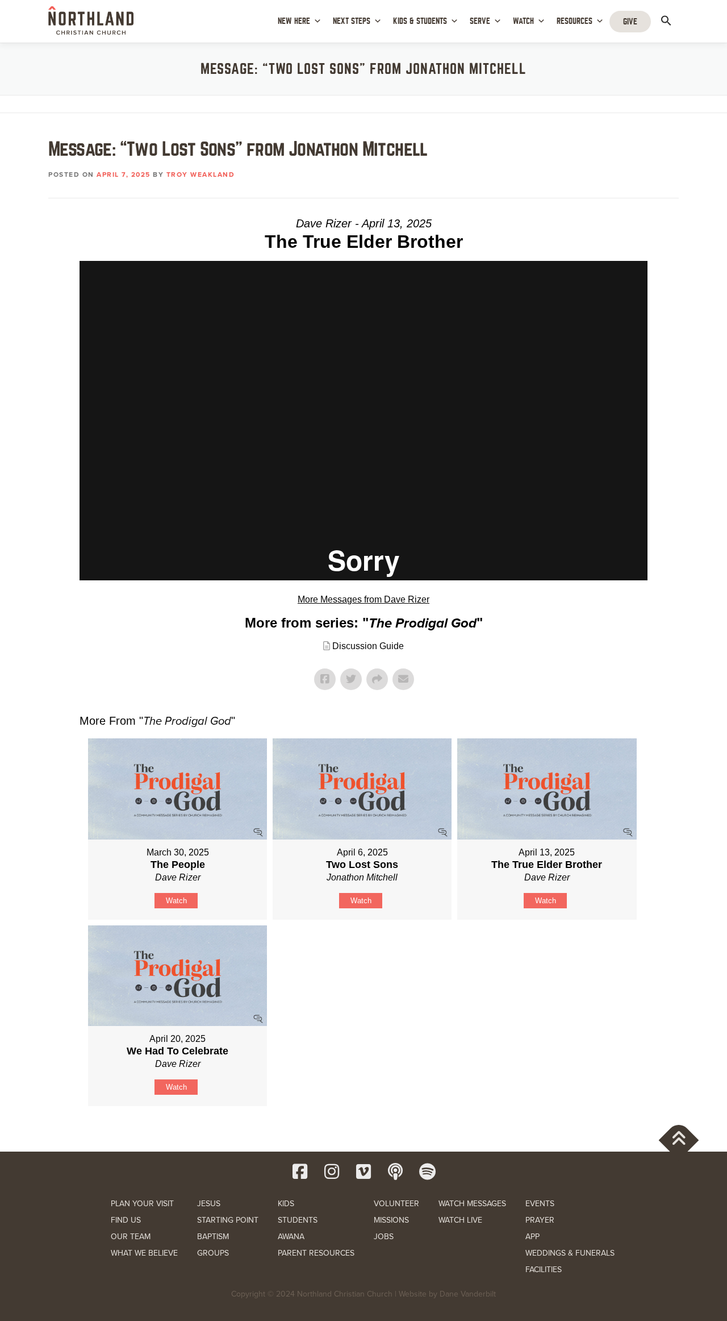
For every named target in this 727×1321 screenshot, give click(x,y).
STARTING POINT (227, 1220)
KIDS (286, 1203)
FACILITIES (543, 1269)
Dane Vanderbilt (468, 1294)
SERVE (480, 21)
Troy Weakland (200, 174)
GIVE (630, 22)
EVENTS (539, 1203)
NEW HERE (294, 21)
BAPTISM (213, 1236)
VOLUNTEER (396, 1203)
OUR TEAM (131, 1236)
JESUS (208, 1203)
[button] (666, 20)
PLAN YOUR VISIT (142, 1203)
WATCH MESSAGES (472, 1203)
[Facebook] (299, 1171)
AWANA (291, 1236)
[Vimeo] (363, 1171)
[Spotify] (427, 1171)
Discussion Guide (368, 646)
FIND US (126, 1220)
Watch (176, 900)
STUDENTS (297, 1220)
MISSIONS (391, 1220)
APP (532, 1236)
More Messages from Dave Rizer (363, 599)
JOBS (384, 1236)
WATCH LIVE (460, 1220)
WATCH (523, 21)
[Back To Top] (679, 1140)
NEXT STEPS (351, 21)
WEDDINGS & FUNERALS (570, 1253)
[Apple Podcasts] (395, 1171)
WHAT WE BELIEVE (144, 1253)
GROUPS (213, 1253)
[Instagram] (331, 1171)
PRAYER (539, 1220)
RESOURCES (574, 21)
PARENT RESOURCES (316, 1253)
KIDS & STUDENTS (420, 21)
